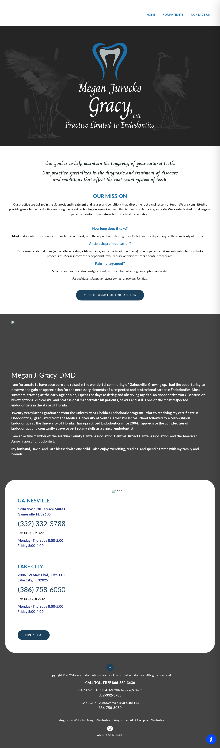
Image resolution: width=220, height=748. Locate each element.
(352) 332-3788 (41, 523)
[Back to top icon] (110, 667)
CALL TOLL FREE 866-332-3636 (110, 683)
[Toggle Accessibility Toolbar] (211, 739)
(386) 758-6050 (41, 589)
